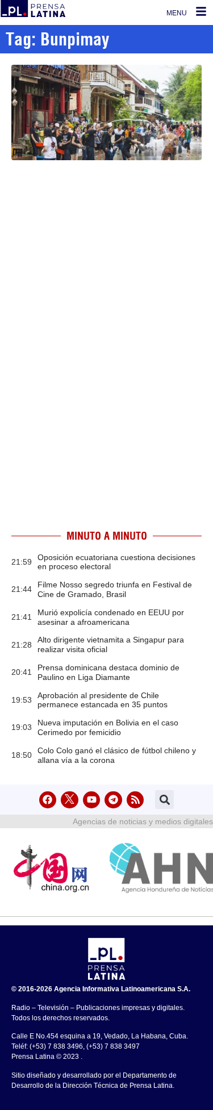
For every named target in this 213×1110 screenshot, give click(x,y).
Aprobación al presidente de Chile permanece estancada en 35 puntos (102, 700)
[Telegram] (113, 800)
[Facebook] (48, 800)
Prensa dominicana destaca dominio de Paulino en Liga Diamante (108, 672)
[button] (164, 799)
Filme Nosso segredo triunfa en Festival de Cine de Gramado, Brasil (114, 589)
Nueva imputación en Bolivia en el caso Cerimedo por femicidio (107, 727)
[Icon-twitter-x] (69, 800)
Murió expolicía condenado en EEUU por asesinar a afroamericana (110, 617)
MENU (176, 13)
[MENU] (201, 11)
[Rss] (135, 800)
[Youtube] (92, 800)
